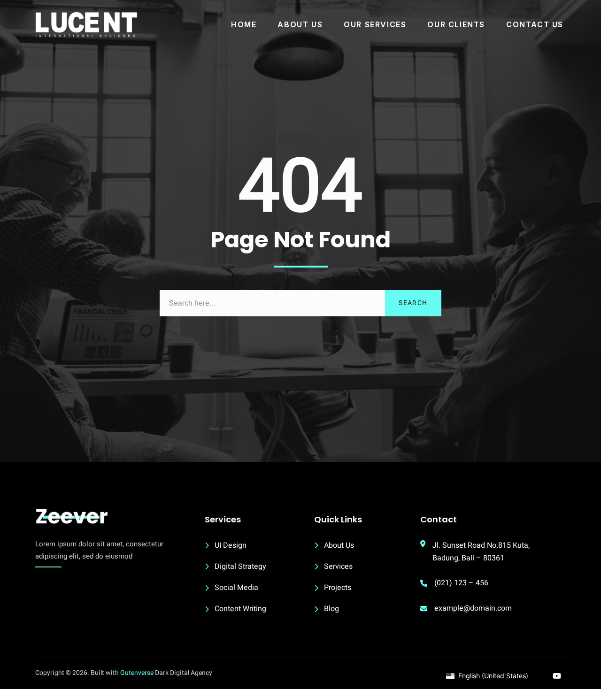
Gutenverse (137, 673)
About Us (300, 24)
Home (243, 24)
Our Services (375, 24)
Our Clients (456, 24)
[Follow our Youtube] (557, 675)
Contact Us (534, 24)
